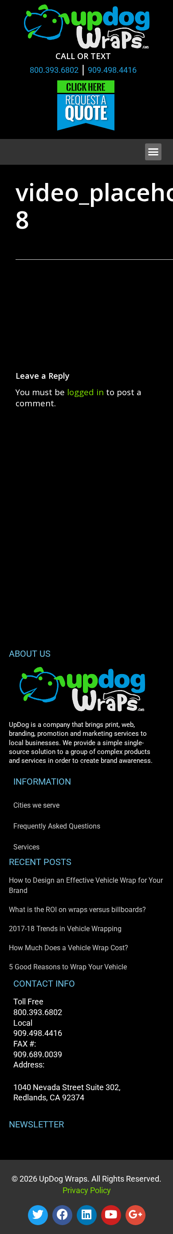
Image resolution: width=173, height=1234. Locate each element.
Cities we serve (36, 805)
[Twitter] (38, 1215)
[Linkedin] (87, 1215)
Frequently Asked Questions (56, 826)
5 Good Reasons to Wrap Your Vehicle (68, 967)
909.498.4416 (112, 70)
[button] (153, 151)
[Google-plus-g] (135, 1215)
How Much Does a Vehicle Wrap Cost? (68, 948)
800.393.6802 (54, 70)
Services (26, 847)
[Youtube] (111, 1215)
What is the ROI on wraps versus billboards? (77, 909)
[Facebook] (62, 1215)
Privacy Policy (87, 1190)
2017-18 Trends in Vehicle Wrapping (65, 929)
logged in (85, 391)
